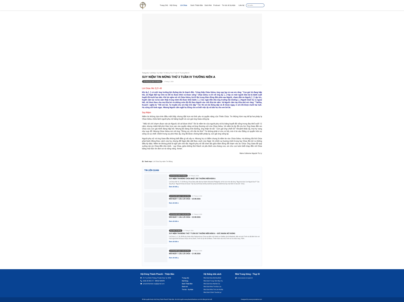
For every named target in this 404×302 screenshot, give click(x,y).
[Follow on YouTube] (149, 290)
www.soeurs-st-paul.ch (245, 278)
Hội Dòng (173, 5)
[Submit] (262, 5)
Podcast (216, 5)
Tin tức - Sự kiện (187, 289)
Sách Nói (208, 5)
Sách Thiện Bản (196, 5)
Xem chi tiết (173, 187)
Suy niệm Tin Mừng (166, 161)
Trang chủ (145, 73)
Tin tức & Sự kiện (228, 5)
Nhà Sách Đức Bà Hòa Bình (212, 278)
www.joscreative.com (255, 299)
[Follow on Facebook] (143, 290)
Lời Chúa (183, 5)
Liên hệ (241, 5)
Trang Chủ (164, 5)
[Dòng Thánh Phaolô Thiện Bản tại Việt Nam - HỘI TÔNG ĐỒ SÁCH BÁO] (142, 5)
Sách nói (185, 286)
